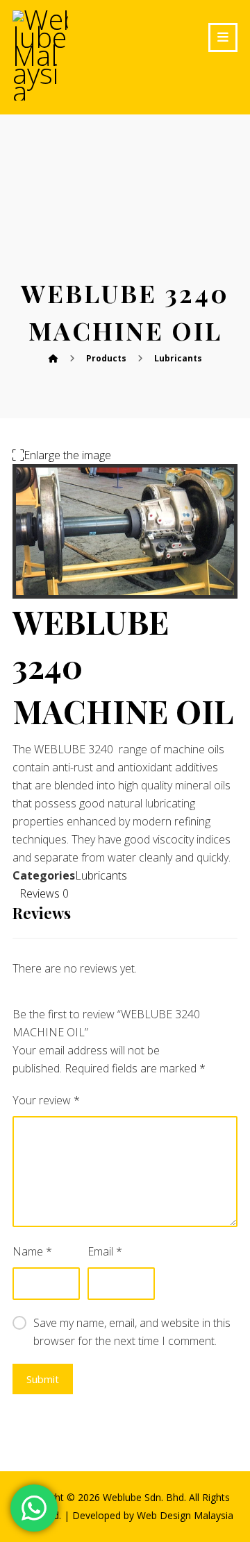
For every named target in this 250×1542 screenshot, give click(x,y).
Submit (42, 1379)
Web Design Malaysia (185, 1515)
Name (32, 1251)
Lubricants (101, 875)
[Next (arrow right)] (225, 771)
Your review (46, 1100)
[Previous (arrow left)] (24, 771)
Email (105, 1251)
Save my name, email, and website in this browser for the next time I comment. (132, 1331)
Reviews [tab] (44, 893)
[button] (223, 37)
